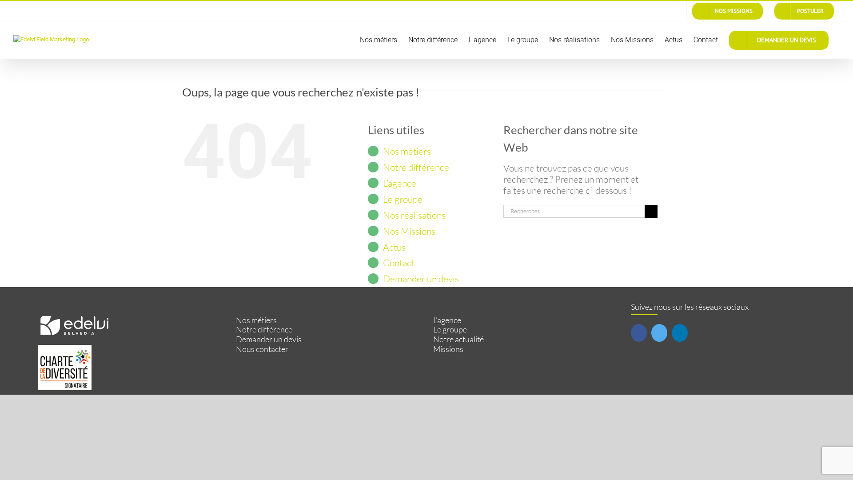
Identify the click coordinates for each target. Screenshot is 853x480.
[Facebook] (639, 333)
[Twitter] (659, 333)
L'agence (447, 320)
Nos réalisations (414, 215)
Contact (399, 262)
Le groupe (403, 199)
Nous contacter (262, 349)
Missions (448, 349)
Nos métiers (407, 151)
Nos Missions (409, 231)
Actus (394, 247)
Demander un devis (421, 278)
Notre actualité (458, 339)
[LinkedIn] (680, 333)
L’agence (399, 183)
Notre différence (416, 167)
